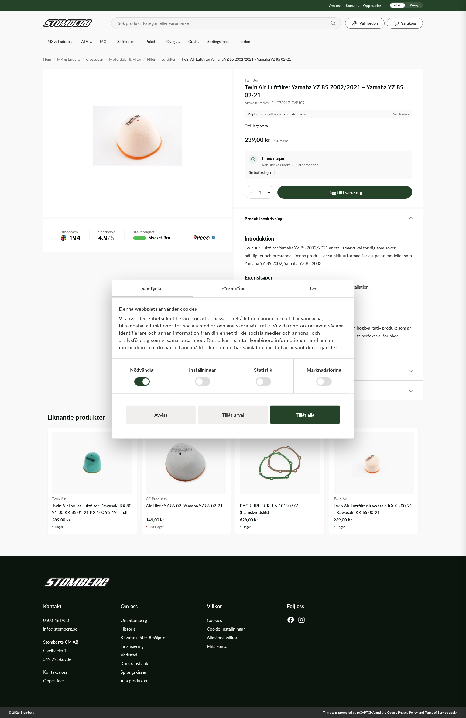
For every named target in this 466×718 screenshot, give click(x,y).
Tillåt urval (233, 414)
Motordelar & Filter (125, 59)
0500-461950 (56, 620)
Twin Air (251, 80)
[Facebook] (290, 621)
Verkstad (129, 655)
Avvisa (161, 414)
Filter (151, 59)
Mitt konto (217, 646)
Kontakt (352, 5)
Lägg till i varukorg (344, 192)
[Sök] (333, 23)
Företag (414, 5)
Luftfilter (168, 59)
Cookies (214, 620)
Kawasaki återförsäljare (143, 638)
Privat (397, 5)
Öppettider (372, 5)
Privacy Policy (408, 712)
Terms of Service (436, 712)
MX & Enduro (58, 41)
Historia (128, 629)
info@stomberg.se (60, 629)
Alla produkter (134, 681)
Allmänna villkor (222, 638)
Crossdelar (94, 59)
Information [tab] (233, 288)
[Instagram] (301, 621)
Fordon (244, 41)
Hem (47, 59)
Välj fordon (401, 114)
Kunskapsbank (134, 663)
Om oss (335, 5)
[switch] (202, 381)
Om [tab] (314, 288)
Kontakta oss (55, 672)
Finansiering (132, 646)
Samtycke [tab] (152, 288)
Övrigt (171, 41)
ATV (84, 41)
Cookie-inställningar (226, 629)
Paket (150, 41)
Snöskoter (125, 41)
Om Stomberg (134, 620)
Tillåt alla (305, 414)
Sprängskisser (218, 41)
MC (103, 41)
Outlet (193, 41)
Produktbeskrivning (263, 218)
